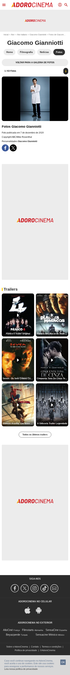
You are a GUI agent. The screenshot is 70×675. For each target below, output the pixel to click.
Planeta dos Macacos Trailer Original (52, 333)
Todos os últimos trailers (35, 434)
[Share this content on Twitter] (13, 147)
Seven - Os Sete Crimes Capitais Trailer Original (18, 378)
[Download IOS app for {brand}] (29, 610)
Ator (13, 34)
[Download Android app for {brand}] (40, 610)
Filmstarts (28, 629)
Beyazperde (13, 634)
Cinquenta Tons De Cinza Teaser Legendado (52, 378)
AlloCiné (8, 629)
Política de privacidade (26, 650)
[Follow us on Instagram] (35, 588)
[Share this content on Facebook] (5, 147)
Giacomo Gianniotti (38, 34)
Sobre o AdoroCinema (17, 646)
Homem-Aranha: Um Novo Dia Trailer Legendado (18, 423)
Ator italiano (22, 34)
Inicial (6, 34)
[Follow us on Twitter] (25, 588)
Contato (35, 646)
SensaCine (52, 629)
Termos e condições (51, 646)
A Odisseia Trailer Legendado (52, 423)
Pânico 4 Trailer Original (18, 333)
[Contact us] (54, 588)
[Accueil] (32, 5)
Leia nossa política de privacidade (21, 669)
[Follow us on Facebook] (15, 588)
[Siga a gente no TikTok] (45, 588)
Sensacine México (46, 634)
